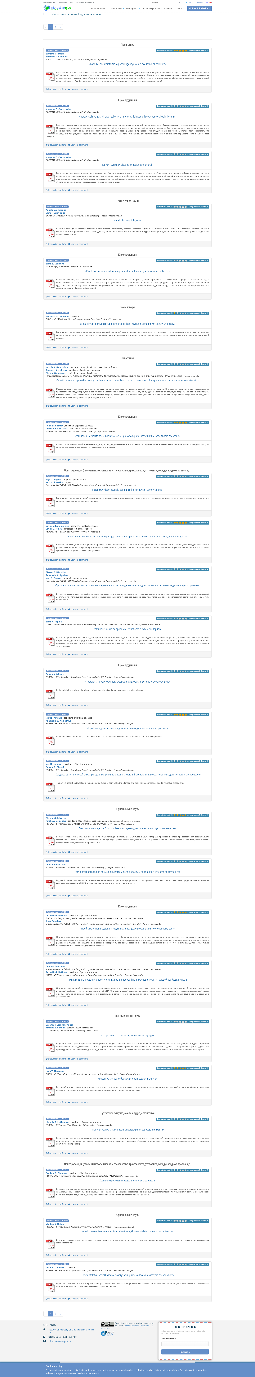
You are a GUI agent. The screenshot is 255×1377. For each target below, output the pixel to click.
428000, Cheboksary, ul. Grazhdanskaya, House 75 (71, 1331)
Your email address (168, 1339)
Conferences (116, 8)
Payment (168, 8)
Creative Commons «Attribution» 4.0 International (127, 1326)
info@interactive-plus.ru (60, 1341)
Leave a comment (79, 89)
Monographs (132, 8)
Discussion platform (57, 89)
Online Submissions (199, 8)
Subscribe (185, 1351)
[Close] (210, 1366)
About (179, 8)
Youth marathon (98, 8)
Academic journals (151, 8)
